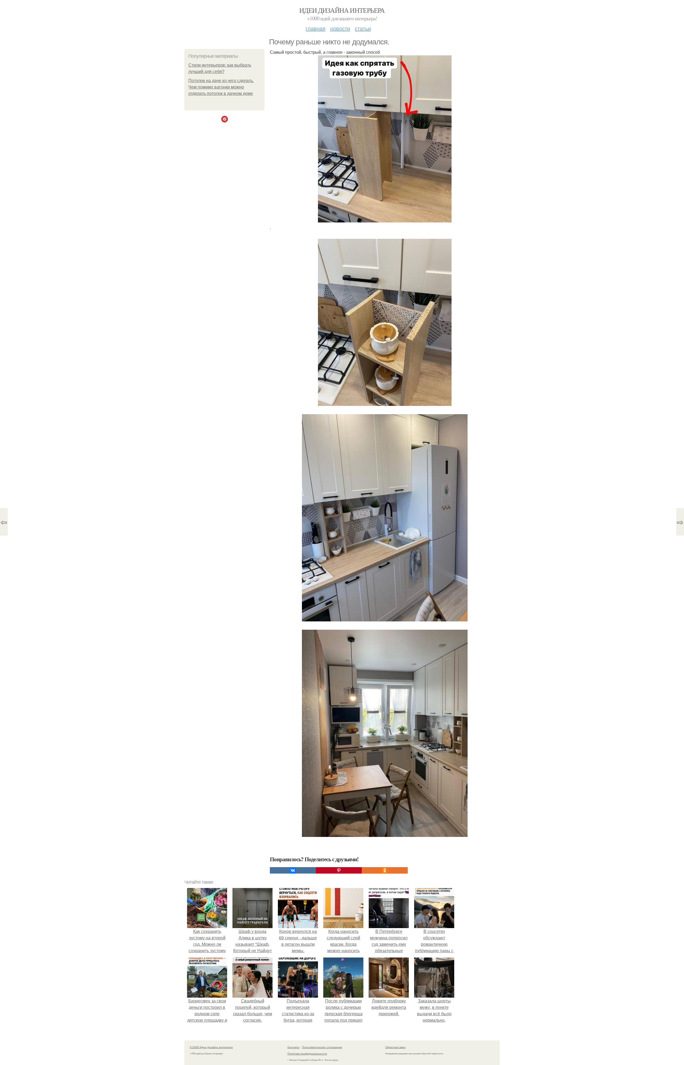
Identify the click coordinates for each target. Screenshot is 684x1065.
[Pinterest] (339, 870)
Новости (340, 28)
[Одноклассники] (385, 870)
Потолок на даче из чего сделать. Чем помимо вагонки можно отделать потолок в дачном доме (221, 87)
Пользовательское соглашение (322, 1047)
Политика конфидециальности (307, 1053)
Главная (315, 28)
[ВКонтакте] (293, 870)
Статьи (363, 28)
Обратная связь (395, 1047)
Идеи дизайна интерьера (342, 10)
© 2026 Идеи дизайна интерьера (211, 1047)
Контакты (293, 1047)
